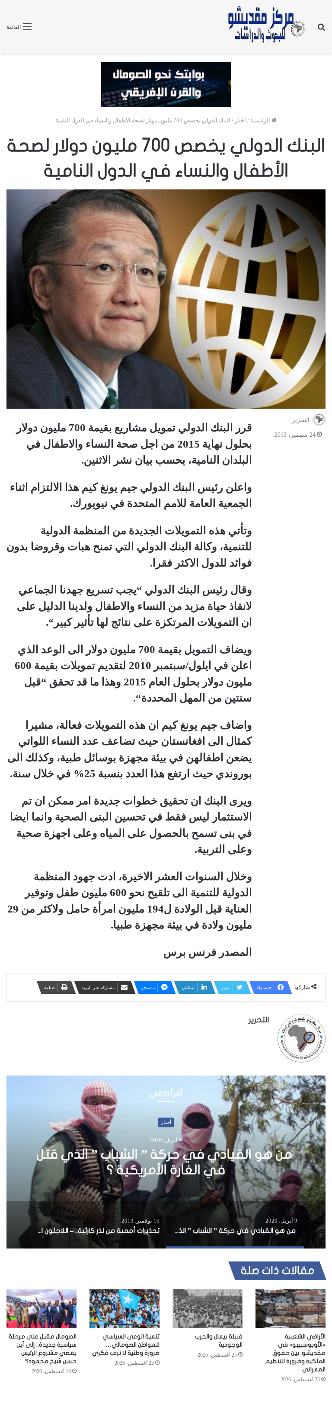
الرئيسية (260, 120)
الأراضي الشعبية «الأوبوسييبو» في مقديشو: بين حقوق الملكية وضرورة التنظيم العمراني (295, 1353)
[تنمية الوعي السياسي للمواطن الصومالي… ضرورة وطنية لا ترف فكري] (124, 1308)
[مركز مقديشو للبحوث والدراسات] (266, 26)
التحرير (301, 420)
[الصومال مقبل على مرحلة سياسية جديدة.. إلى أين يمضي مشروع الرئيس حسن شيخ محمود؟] (41, 1308)
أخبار (240, 120)
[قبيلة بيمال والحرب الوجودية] (207, 1308)
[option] (166, 1162)
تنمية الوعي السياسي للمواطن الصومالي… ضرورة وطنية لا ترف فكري (126, 1344)
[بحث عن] (321, 30)
